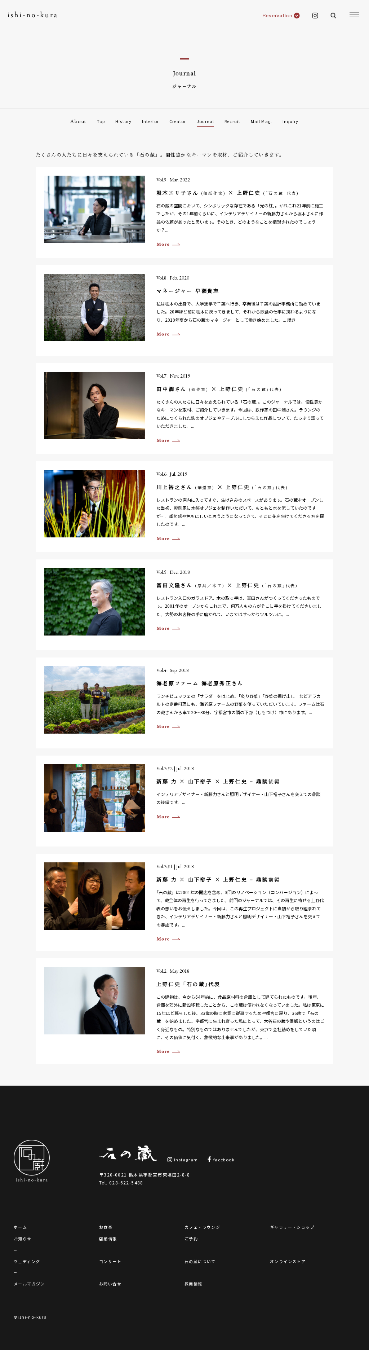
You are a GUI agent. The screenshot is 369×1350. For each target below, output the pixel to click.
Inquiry (291, 121)
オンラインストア (288, 1261)
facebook (223, 1159)
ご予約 (191, 1238)
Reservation (277, 15)
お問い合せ (110, 1284)
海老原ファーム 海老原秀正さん (200, 683)
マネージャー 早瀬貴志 (187, 290)
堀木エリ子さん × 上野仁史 (227, 192)
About (78, 121)
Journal (205, 121)
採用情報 (193, 1284)
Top (101, 121)
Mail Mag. (261, 121)
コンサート (110, 1261)
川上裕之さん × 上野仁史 (222, 487)
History (123, 121)
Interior (150, 121)
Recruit (232, 121)
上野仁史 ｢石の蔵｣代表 (188, 984)
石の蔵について (200, 1261)
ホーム (20, 1227)
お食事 (105, 1227)
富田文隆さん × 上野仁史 (227, 585)
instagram (185, 1159)
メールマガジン (29, 1284)
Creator (177, 121)
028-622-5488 (126, 1182)
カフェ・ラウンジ (202, 1227)
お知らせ (23, 1238)
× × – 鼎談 (218, 781)
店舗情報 (108, 1238)
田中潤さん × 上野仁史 (219, 388)
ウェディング (27, 1261)
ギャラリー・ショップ (292, 1227)
